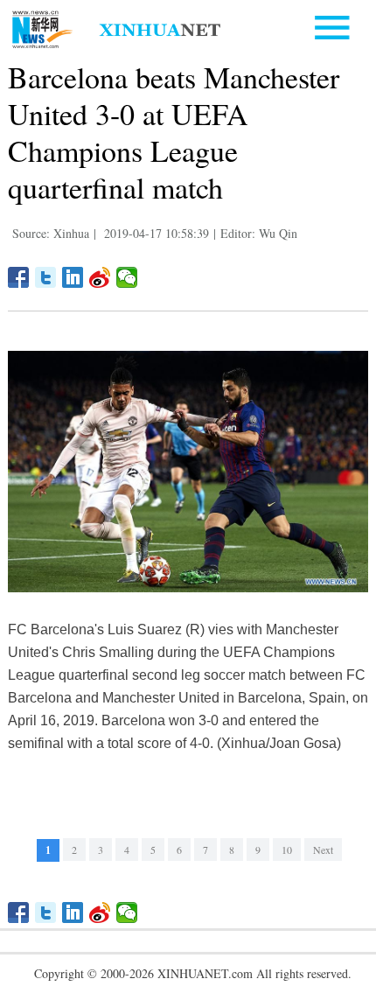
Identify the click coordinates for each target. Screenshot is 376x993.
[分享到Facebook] (19, 277)
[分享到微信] (127, 277)
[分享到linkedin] (73, 277)
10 (287, 850)
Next (323, 850)
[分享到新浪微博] (100, 277)
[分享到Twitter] (46, 277)
